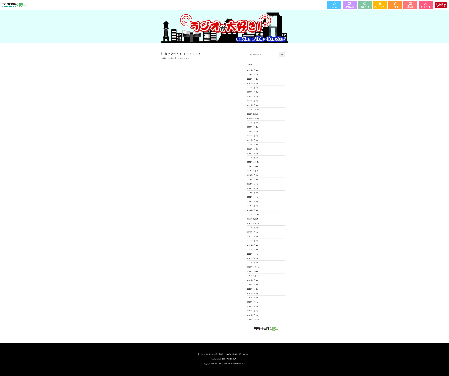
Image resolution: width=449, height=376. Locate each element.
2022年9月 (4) (252, 123)
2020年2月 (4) (252, 258)
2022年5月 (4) (252, 140)
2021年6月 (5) (252, 188)
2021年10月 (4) (253, 171)
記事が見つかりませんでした (181, 54)
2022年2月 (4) (252, 153)
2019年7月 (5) (252, 289)
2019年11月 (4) (252, 271)
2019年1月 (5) (252, 315)
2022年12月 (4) (253, 110)
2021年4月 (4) (252, 197)
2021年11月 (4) (252, 166)
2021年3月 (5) (252, 201)
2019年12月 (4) (253, 267)
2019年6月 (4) (252, 293)
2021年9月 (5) (252, 175)
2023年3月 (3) (252, 96)
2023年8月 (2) (252, 74)
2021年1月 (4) (252, 210)
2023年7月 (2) (252, 79)
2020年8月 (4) (252, 232)
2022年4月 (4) (252, 145)
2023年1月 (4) (252, 105)
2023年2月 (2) (252, 101)
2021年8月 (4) (252, 180)
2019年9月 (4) (252, 280)
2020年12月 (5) (253, 214)
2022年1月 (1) (252, 158)
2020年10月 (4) (253, 223)
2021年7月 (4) (252, 184)
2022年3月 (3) (252, 149)
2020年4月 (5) (252, 249)
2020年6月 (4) (252, 241)
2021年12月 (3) (253, 162)
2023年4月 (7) (252, 92)
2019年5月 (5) (252, 298)
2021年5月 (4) (252, 193)
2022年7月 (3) (252, 131)
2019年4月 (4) (252, 302)
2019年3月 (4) (252, 306)
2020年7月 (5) (252, 236)
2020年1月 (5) (252, 263)
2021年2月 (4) (252, 206)
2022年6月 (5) (252, 136)
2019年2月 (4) (252, 311)
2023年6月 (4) (252, 83)
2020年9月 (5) (252, 228)
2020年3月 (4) (252, 254)
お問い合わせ (441, 5)
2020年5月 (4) (252, 245)
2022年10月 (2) (253, 118)
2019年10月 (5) (253, 276)
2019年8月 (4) (252, 284)
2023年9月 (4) (252, 70)
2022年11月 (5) (252, 114)
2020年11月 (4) (252, 219)
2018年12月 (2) (253, 319)
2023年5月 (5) (252, 88)
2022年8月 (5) (252, 127)
